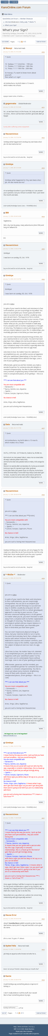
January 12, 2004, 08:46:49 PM (12, 494)
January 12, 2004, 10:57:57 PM (12, 746)
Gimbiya (9, 164)
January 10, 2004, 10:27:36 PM (12, 137)
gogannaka (10, 103)
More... (41, 91)
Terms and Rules (23, 1026)
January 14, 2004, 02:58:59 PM (12, 979)
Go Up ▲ (32, 1026)
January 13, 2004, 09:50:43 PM (12, 918)
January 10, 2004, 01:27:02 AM (12, 52)
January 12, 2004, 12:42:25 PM (12, 249)
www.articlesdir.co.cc (10, 736)
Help (15, 1026)
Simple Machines (29, 1029)
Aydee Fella (10, 945)
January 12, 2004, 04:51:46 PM (12, 279)
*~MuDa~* (31, 22)
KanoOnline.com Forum (15, 7)
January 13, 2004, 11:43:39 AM (12, 818)
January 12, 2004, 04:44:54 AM (12, 216)
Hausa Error (11, 915)
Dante (8, 976)
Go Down (5, 42)
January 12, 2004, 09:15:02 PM (12, 578)
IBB (7, 212)
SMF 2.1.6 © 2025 (19, 1029)
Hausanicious (11, 134)
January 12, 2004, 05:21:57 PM (12, 428)
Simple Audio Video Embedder (24, 1031)
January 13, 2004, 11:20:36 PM (12, 949)
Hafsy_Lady (23, 22)
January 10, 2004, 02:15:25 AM (12, 107)
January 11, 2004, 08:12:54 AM (12, 168)
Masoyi (8, 48)
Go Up (4, 1013)
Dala (7, 424)
